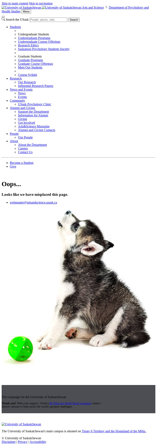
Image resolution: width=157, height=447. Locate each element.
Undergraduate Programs (34, 38)
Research (16, 78)
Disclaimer (9, 442)
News (22, 93)
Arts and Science (93, 7)
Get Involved (26, 122)
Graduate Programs (30, 60)
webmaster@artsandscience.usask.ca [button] (33, 202)
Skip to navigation (41, 3)
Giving (22, 119)
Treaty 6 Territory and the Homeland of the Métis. (114, 431)
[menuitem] (82, 51)
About (14, 141)
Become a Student (21, 162)
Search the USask (17, 19)
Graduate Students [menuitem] (30, 56)
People (14, 133)
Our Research (27, 82)
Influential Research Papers (35, 86)
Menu (26, 11)
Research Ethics (28, 45)
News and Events (21, 89)
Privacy (23, 442)
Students (15, 27)
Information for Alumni (33, 115)
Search (74, 19)
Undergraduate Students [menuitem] (33, 34)
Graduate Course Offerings (35, 63)
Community (17, 100)
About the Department (32, 144)
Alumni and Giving (22, 108)
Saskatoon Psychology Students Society (44, 49)
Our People (25, 137)
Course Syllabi (27, 75)
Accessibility (38, 442)
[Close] (3, 16)
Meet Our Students (30, 67)
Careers (23, 148)
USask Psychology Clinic (34, 104)
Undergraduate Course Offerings (39, 41)
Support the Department (33, 111)
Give (13, 166)
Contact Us (25, 152)
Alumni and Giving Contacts (36, 130)
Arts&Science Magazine (33, 126)
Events (22, 97)
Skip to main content (15, 3)
